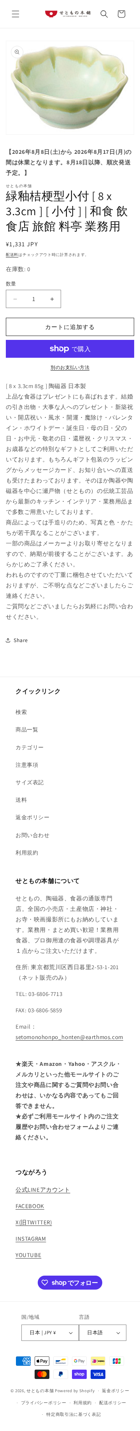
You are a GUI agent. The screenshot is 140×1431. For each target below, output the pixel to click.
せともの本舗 (40, 1390)
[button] (15, 14)
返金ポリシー (33, 817)
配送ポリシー (112, 1402)
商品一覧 (27, 729)
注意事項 (27, 764)
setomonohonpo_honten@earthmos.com (69, 1037)
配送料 (12, 254)
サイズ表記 (30, 782)
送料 (21, 799)
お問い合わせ (33, 835)
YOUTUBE (28, 1255)
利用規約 (27, 852)
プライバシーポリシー (43, 1402)
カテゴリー (30, 747)
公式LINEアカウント (43, 1189)
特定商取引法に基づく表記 (73, 1414)
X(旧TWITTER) (34, 1222)
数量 (11, 283)
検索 (21, 712)
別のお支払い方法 (70, 367)
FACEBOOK (30, 1206)
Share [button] (21, 640)
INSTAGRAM (31, 1238)
